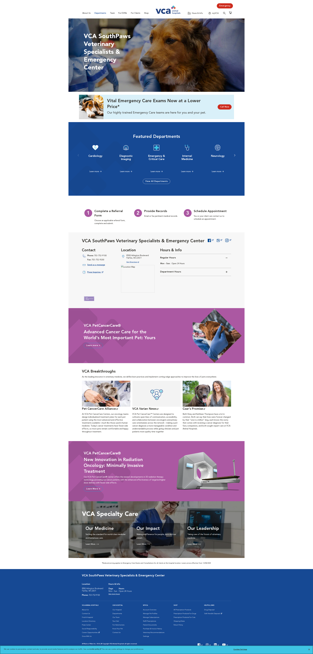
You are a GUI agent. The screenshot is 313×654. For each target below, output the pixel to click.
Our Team (116, 617)
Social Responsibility (89, 629)
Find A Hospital (87, 617)
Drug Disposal (209, 610)
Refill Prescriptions (149, 621)
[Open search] (225, 13)
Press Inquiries (95, 272)
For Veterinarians (118, 625)
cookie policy (95, 649)
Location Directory (88, 621)
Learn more (94, 172)
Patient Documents (150, 625)
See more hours (114, 594)
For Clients (135, 13)
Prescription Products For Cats (184, 617)
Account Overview (149, 610)
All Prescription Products (182, 610)
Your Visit (115, 621)
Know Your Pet (117, 629)
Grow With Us (86, 636)
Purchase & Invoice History (152, 629)
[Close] (309, 649)
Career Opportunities (90, 633)
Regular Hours (168, 258)
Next (235, 155)
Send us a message (96, 265)
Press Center (86, 625)
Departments (100, 13)
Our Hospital (117, 610)
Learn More (92, 489)
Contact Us (86, 613)
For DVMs (122, 13)
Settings (146, 636)
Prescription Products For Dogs (185, 613)
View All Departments (156, 181)
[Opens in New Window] (210, 240)
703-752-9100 (100, 256)
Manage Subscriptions (151, 617)
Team (112, 13)
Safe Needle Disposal (212, 614)
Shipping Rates (179, 621)
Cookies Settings (240, 649)
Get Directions (134, 262)
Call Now (224, 107)
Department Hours (170, 272)
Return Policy (178, 625)
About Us (86, 13)
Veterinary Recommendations (153, 632)
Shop (146, 13)
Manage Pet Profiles (150, 613)
